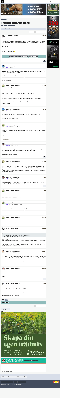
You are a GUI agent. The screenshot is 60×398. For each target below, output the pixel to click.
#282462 (44, 190)
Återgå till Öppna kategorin (6, 309)
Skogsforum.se (3, 383)
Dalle (7, 87)
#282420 (44, 85)
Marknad (18, 1)
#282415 (44, 35)
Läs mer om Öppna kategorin (14, 56)
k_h (6, 162)
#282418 (44, 66)
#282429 (44, 161)
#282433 (44, 177)
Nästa (45, 305)
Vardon (7, 67)
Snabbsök (31, 360)
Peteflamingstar (8, 145)
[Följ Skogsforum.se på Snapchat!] (56, 382)
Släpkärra (4, 369)
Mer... (22, 1)
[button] (23, 29)
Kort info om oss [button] (36, 360)
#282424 (44, 125)
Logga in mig (57, 1)
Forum (6, 1)
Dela (7, 299)
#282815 (44, 268)
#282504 (44, 217)
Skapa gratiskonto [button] (27, 360)
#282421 (44, 109)
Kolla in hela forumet (24, 56)
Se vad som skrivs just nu (33, 56)
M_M (6, 219)
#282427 (44, 144)
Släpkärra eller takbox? (7, 371)
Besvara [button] (3, 299)
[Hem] (1, 17)
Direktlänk (4, 302)
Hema (7, 204)
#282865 (44, 283)
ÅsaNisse (7, 192)
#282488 (44, 202)
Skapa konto (52, 1)
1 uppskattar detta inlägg (6, 139)
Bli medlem (4, 376)
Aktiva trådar (24, 376)
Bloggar (10, 1)
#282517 (44, 251)
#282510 (44, 228)
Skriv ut (8, 302)
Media (14, 1)
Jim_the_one (8, 126)
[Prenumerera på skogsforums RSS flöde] (58, 382)
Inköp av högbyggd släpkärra (8, 366)
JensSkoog (7, 252)
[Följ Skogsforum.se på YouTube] (54, 382)
